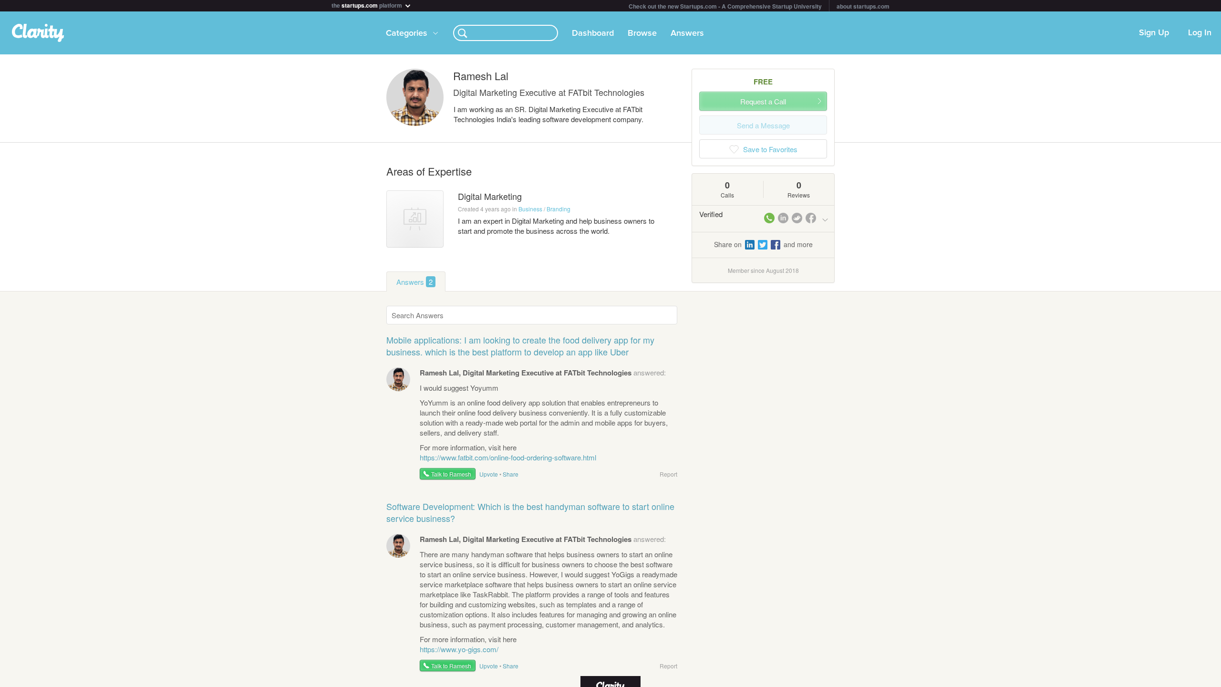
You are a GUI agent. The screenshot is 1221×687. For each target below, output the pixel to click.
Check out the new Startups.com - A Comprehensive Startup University (725, 6)
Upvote (488, 474)
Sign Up (1154, 33)
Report (668, 474)
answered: (543, 372)
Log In (1199, 33)
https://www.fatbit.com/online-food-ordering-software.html (508, 457)
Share (510, 474)
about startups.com (863, 6)
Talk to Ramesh (451, 474)
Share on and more (763, 244)
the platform (367, 4)
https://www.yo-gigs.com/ (459, 649)
